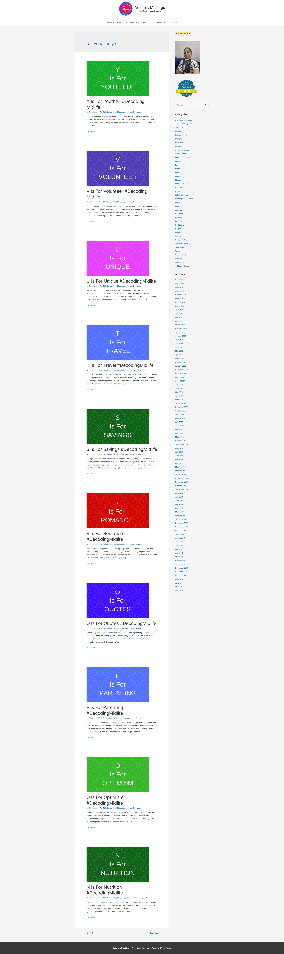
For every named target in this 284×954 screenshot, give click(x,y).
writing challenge (182, 266)
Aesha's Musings (149, 7)
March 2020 (180, 437)
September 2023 (182, 306)
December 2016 (181, 568)
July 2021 (179, 385)
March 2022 (180, 358)
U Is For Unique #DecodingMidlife (121, 281)
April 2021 (179, 396)
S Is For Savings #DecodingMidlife (122, 449)
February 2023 (181, 328)
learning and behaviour (184, 199)
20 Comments (92, 718)
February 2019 (180, 471)
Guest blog (179, 187)
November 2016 (181, 572)
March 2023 (180, 325)
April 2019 (179, 463)
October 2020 (180, 411)
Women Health (181, 255)
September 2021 (181, 377)
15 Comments (92, 202)
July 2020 (179, 422)
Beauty (178, 131)
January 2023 (180, 332)
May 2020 (179, 429)
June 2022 (179, 347)
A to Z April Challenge (183, 120)
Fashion (178, 165)
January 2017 (180, 564)
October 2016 (180, 575)
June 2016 (179, 583)
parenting (179, 217)
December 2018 (181, 478)
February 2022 (181, 362)
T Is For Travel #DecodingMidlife (120, 365)
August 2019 (180, 448)
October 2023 (180, 302)
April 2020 (179, 433)
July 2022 (179, 343)
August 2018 (180, 493)
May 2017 (179, 549)
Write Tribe (179, 262)
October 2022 (180, 336)
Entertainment (180, 161)
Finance (178, 172)
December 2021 (181, 370)
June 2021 (179, 388)
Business (178, 146)
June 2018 (179, 501)
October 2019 (180, 441)
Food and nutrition (132, 898)
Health (145, 22)
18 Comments (92, 370)
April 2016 (179, 590)
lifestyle (178, 202)
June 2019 (179, 456)
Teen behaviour (181, 247)
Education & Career (160, 22)
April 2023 (179, 321)
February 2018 (180, 516)
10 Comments (92, 898)
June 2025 (179, 291)
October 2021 (180, 373)
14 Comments (92, 454)
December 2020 (181, 407)
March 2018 (179, 512)
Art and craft (180, 128)
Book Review (180, 142)
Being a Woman (181, 135)
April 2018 (179, 508)
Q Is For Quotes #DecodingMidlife (121, 623)
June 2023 (179, 313)
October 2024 (180, 295)
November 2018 (181, 482)
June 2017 (179, 546)
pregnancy (179, 221)
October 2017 (180, 531)
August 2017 (180, 538)
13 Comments (92, 628)
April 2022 (179, 355)
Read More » (91, 131)
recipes (178, 229)
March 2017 (179, 557)
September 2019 (181, 444)
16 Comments (92, 112)
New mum (179, 214)
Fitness (178, 180)
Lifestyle (133, 22)
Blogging (120, 112)
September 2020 (181, 414)
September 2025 (181, 284)
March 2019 (179, 467)
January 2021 (180, 403)
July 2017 (179, 542)
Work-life (178, 258)
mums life (179, 206)
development (180, 154)
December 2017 (181, 523)
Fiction (174, 22)
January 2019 (180, 474)
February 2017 (180, 560)
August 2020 (180, 418)
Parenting (121, 22)
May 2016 (179, 587)
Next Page (154, 933)
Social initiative (181, 240)
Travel (135, 370)
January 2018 (180, 519)
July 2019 (179, 452)
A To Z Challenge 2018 (107, 112)
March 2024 (180, 298)
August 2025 (180, 287)
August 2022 (180, 340)
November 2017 (181, 527)
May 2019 (179, 459)
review (178, 232)
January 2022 (180, 366)
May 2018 (179, 504)
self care (178, 236)
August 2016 (180, 579)
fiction (177, 169)
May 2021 (179, 392)
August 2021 (180, 381)
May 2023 (179, 317)
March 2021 (179, 399)
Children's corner (182, 150)
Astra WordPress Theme (161, 948)
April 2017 (179, 553)
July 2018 (179, 497)
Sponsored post (181, 243)
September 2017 (181, 534)
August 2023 (180, 310)
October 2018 (180, 486)
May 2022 (179, 351)
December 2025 (181, 280)
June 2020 (179, 426)
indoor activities (181, 195)
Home (109, 22)
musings (128, 112)
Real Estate (179, 225)
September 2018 (181, 489)
